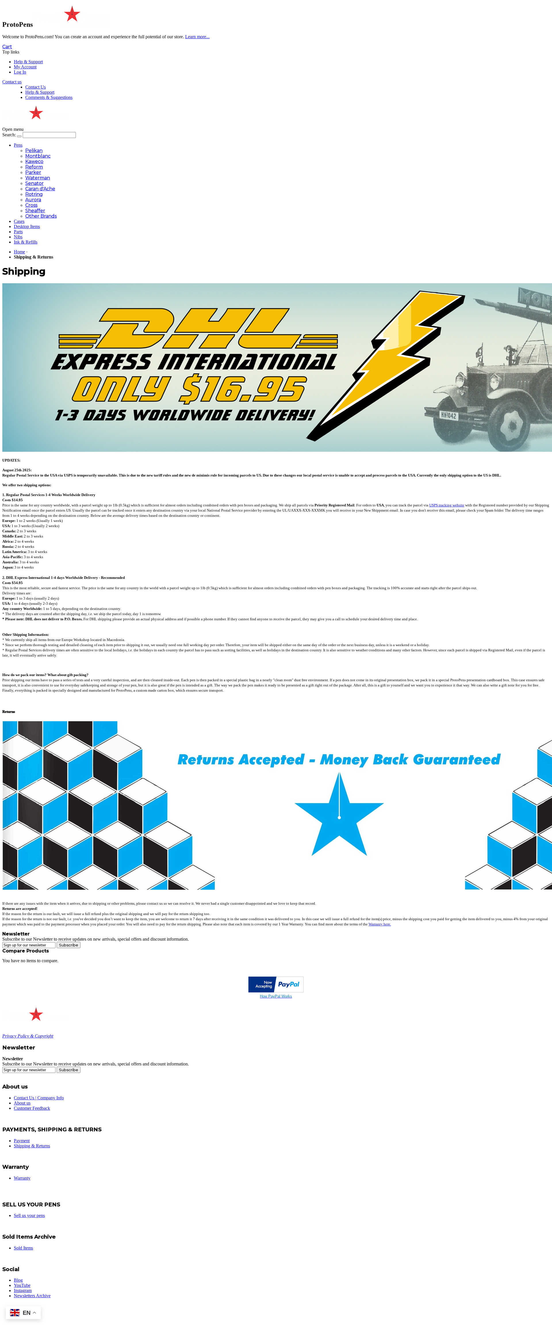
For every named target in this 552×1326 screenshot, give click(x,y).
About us (22, 1103)
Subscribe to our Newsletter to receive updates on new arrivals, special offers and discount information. (95, 939)
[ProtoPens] (71, 24)
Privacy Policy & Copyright (27, 1036)
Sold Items (23, 1247)
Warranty (22, 1178)
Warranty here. (380, 924)
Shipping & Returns (32, 1145)
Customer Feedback (32, 1108)
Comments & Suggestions (48, 97)
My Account (25, 66)
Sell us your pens (29, 1215)
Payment (22, 1140)
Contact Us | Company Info (39, 1097)
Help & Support (28, 61)
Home (19, 251)
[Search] (19, 136)
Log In (20, 72)
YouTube (22, 1285)
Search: (9, 134)
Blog (18, 1280)
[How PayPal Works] (276, 990)
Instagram (23, 1290)
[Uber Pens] (35, 1018)
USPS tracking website (446, 505)
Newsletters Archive (32, 1295)
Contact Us (35, 87)
